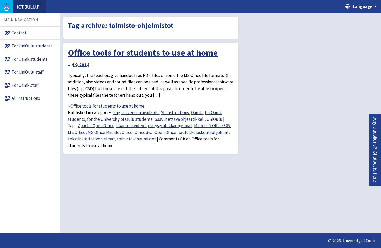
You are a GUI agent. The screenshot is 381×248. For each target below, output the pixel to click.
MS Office (77, 132)
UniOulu (214, 119)
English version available (136, 112)
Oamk (197, 112)
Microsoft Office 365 (212, 126)
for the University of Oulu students (119, 119)
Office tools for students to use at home (143, 52)
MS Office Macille (103, 132)
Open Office (165, 132)
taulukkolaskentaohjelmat (203, 132)
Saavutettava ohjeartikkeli (179, 119)
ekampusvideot (131, 126)
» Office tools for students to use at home (106, 106)
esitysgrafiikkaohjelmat (170, 126)
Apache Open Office (96, 126)
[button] (375, 150)
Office (127, 132)
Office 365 (143, 132)
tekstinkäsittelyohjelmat (91, 139)
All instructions (175, 112)
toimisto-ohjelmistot (136, 139)
